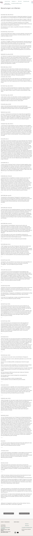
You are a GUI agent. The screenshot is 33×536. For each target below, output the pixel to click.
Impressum (26, 523)
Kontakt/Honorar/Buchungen (16, 3)
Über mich (20, 1)
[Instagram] (15, 532)
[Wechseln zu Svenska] (32, 2)
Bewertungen (7, 3)
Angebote (13, 1)
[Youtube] (18, 532)
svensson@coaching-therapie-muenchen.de (5, 528)
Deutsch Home (7, 1)
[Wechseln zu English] (32, 1)
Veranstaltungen (26, 1)
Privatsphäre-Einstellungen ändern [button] (27, 527)
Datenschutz (27, 525)
